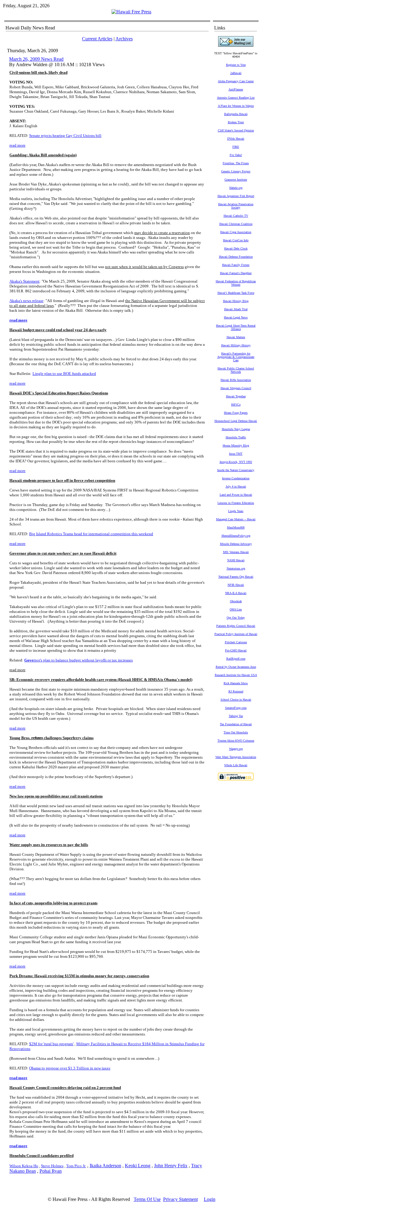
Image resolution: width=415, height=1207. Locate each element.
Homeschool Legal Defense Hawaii (235, 421)
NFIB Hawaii (236, 584)
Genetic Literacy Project (235, 171)
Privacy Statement (180, 1199)
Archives (124, 38)
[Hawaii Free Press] (131, 11)
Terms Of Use (147, 1199)
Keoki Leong (137, 1165)
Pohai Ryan (50, 1171)
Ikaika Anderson (105, 1165)
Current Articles (97, 38)
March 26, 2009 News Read (36, 59)
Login (209, 1199)
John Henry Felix (170, 1165)
